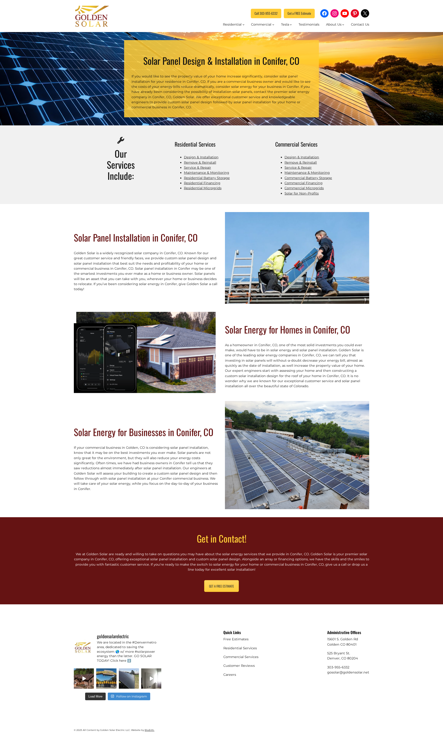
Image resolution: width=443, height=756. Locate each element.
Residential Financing (202, 183)
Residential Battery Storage (207, 178)
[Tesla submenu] (291, 25)
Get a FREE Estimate (299, 13)
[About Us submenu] (343, 25)
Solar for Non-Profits (301, 193)
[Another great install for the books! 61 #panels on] (84, 678)
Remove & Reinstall (200, 162)
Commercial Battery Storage (308, 178)
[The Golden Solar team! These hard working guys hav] (106, 678)
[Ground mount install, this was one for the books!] (129, 678)
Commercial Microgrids (304, 188)
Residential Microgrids (203, 188)
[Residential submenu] (243, 25)
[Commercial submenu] (273, 25)
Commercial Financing (303, 183)
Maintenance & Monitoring (206, 173)
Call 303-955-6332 (266, 13)
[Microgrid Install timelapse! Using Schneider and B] (151, 678)
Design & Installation (201, 157)
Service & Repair (197, 167)
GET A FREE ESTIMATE (221, 586)
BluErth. (149, 730)
